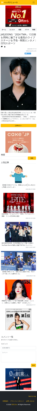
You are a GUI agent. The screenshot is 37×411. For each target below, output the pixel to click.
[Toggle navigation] (33, 2)
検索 (32, 158)
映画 (33, 30)
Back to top (32, 396)
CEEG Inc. (14, 404)
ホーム (4, 30)
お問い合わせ (30, 401)
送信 (33, 365)
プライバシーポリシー (17, 401)
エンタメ (12, 30)
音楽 (19, 30)
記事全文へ (18, 125)
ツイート (29, 53)
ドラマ (27, 30)
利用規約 (5, 401)
